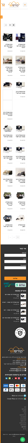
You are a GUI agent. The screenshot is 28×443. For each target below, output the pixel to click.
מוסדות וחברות (23, 419)
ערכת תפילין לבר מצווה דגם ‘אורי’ (20, 92)
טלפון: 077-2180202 (19, 361)
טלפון (24, 259)
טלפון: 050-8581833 (19, 362)
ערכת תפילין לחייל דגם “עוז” (7, 225)
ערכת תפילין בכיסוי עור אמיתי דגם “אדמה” (9, 69)
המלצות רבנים (23, 417)
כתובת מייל (23, 265)
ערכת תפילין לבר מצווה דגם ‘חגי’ (7, 136)
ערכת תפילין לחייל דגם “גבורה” (9, 203)
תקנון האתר (24, 409)
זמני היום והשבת (23, 415)
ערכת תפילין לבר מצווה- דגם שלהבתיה (20, 180)
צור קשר (24, 428)
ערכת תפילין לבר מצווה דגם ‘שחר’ (20, 136)
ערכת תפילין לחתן (21, 225)
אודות (25, 413)
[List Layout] (10, 25)
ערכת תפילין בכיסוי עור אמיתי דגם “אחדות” (21, 69)
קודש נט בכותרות (23, 423)
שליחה (15, 278)
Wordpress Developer (19, 434)
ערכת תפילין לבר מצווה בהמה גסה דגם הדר (7, 113)
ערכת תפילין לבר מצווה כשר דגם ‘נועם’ (7, 157)
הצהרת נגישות (23, 424)
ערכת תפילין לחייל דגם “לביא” (21, 203)
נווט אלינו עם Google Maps (15, 399)
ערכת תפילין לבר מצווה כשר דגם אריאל (20, 157)
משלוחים (24, 411)
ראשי (25, 407)
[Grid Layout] (13, 25)
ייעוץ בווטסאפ (23, 420)
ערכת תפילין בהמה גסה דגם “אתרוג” (8, 45)
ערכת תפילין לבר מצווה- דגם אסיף (7, 180)
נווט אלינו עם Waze (17, 396)
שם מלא (23, 253)
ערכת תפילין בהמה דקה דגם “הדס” (21, 45)
